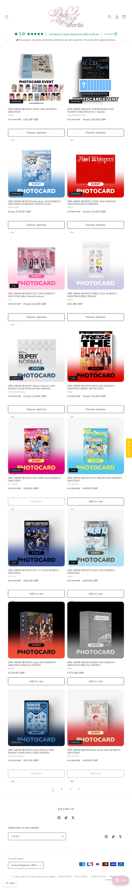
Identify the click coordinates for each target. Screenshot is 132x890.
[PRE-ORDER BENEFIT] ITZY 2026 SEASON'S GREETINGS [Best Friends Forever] (31, 295)
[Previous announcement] (6, 40)
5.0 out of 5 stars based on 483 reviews (74, 34)
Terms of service (98, 876)
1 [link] (53, 789)
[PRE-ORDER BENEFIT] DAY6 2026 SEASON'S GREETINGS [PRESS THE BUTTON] (90, 387)
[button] (6, 16)
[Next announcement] (125, 40)
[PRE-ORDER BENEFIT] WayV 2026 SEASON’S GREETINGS (91, 572)
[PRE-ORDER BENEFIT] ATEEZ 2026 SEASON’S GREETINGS (32, 110)
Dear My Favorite (28, 876)
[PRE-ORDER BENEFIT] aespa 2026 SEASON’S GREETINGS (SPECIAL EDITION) (32, 664)
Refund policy (65, 876)
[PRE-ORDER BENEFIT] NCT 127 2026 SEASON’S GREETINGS (33, 572)
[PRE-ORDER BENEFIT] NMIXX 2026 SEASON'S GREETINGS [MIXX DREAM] (91, 295)
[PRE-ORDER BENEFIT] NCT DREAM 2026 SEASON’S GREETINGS (94, 479)
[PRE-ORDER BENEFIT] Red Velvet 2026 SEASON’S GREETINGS (93, 751)
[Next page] (79, 789)
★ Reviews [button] (129, 448)
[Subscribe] (62, 836)
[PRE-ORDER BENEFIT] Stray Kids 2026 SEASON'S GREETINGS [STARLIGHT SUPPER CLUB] (34, 203)
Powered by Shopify (46, 876)
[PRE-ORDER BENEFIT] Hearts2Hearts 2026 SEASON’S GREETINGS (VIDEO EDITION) (31, 751)
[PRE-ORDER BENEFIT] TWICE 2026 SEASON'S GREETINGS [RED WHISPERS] (91, 203)
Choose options (36, 133)
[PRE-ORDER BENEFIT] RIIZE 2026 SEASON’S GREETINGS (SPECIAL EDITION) (91, 664)
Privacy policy (81, 876)
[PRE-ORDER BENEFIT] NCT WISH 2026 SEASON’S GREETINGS (34, 479)
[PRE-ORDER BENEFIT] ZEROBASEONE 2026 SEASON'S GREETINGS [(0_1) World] (90, 110)
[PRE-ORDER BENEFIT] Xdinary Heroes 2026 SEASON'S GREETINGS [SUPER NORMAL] (31, 387)
